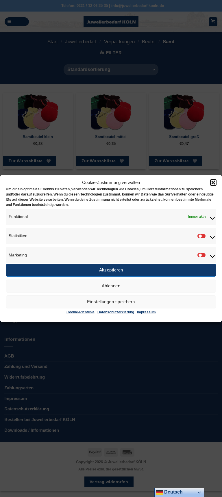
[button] (213, 182)
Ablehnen (111, 285)
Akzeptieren (111, 269)
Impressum (146, 312)
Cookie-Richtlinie (80, 312)
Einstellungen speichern (111, 301)
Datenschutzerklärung (115, 312)
